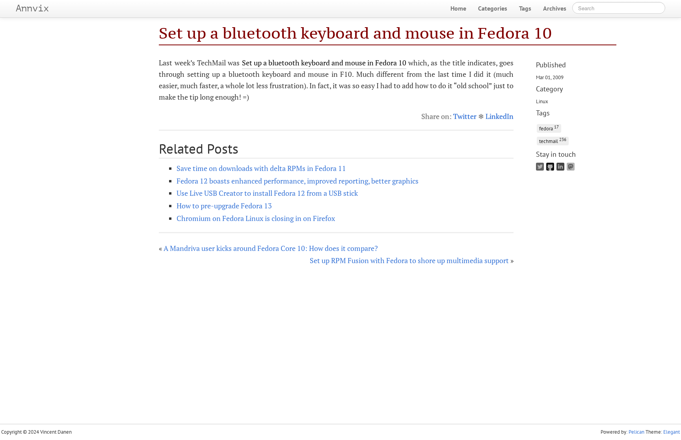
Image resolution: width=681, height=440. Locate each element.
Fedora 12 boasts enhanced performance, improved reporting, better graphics (298, 181)
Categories (492, 8)
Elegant (671, 432)
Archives (554, 8)
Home (458, 8)
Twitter (464, 116)
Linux (542, 101)
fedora (549, 128)
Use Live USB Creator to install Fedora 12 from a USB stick (267, 193)
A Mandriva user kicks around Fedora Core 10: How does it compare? (271, 248)
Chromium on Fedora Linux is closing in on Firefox (256, 218)
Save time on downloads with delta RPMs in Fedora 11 (261, 168)
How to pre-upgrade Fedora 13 (224, 205)
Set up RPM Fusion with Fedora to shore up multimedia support (409, 260)
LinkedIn (500, 116)
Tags (525, 8)
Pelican (636, 432)
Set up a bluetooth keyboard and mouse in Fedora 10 (355, 33)
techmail (552, 140)
